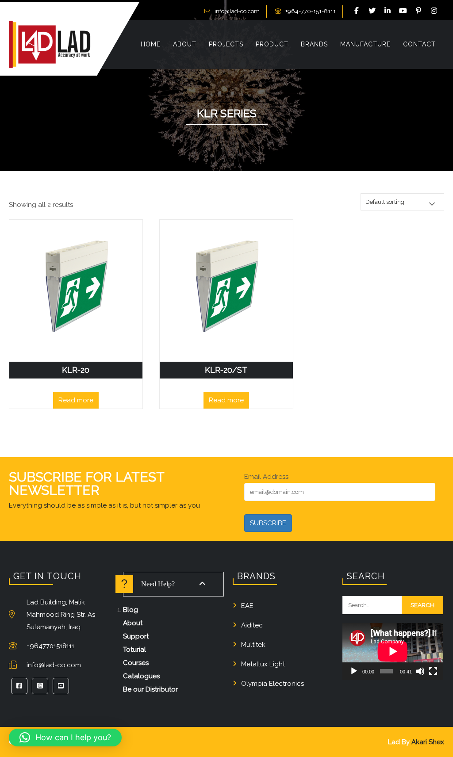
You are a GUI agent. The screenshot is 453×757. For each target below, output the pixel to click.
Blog (130, 610)
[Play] (353, 671)
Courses (136, 663)
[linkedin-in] (388, 11)
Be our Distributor (150, 689)
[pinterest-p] (419, 11)
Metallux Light (263, 664)
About (132, 623)
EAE (247, 606)
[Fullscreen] (433, 671)
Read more (75, 400)
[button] (65, 737)
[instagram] (435, 11)
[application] (392, 651)
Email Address (266, 477)
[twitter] (373, 11)
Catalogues (141, 676)
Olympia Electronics (272, 684)
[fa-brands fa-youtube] (404, 11)
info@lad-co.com (237, 11)
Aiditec (252, 625)
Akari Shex (427, 742)
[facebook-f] (358, 11)
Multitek (253, 645)
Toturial (134, 650)
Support (136, 636)
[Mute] (420, 671)
